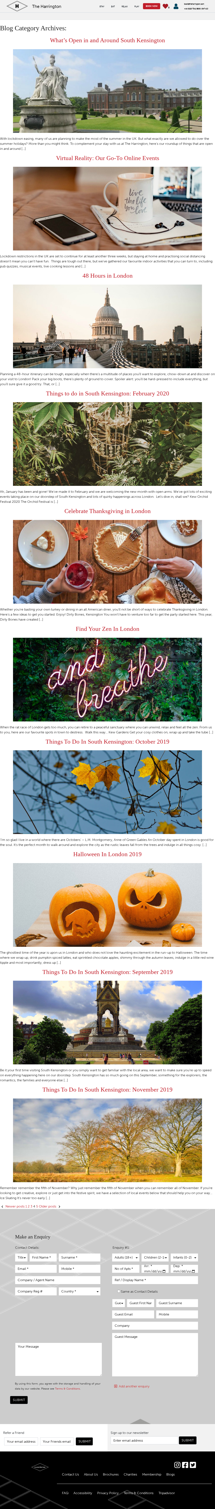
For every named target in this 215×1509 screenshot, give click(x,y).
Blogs (170, 1474)
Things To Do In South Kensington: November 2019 (107, 1089)
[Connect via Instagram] (177, 1465)
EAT (113, 6)
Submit (19, 1400)
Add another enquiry (133, 1386)
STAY (102, 6)
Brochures (111, 1474)
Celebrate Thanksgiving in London (107, 511)
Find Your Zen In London (107, 628)
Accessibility (82, 1493)
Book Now (151, 6)
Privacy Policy (108, 1493)
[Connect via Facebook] (185, 1465)
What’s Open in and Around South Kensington (107, 40)
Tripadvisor (167, 1493)
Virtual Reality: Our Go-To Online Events (107, 158)
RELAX (125, 6)
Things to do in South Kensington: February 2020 (107, 393)
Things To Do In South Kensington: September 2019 (107, 972)
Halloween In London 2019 (107, 854)
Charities (130, 1474)
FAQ (65, 1493)
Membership (151, 1474)
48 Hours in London (108, 275)
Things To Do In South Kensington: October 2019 (107, 741)
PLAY (136, 6)
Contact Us (70, 1474)
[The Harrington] (27, 1467)
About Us (91, 1474)
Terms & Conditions (67, 1388)
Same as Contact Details (139, 1291)
